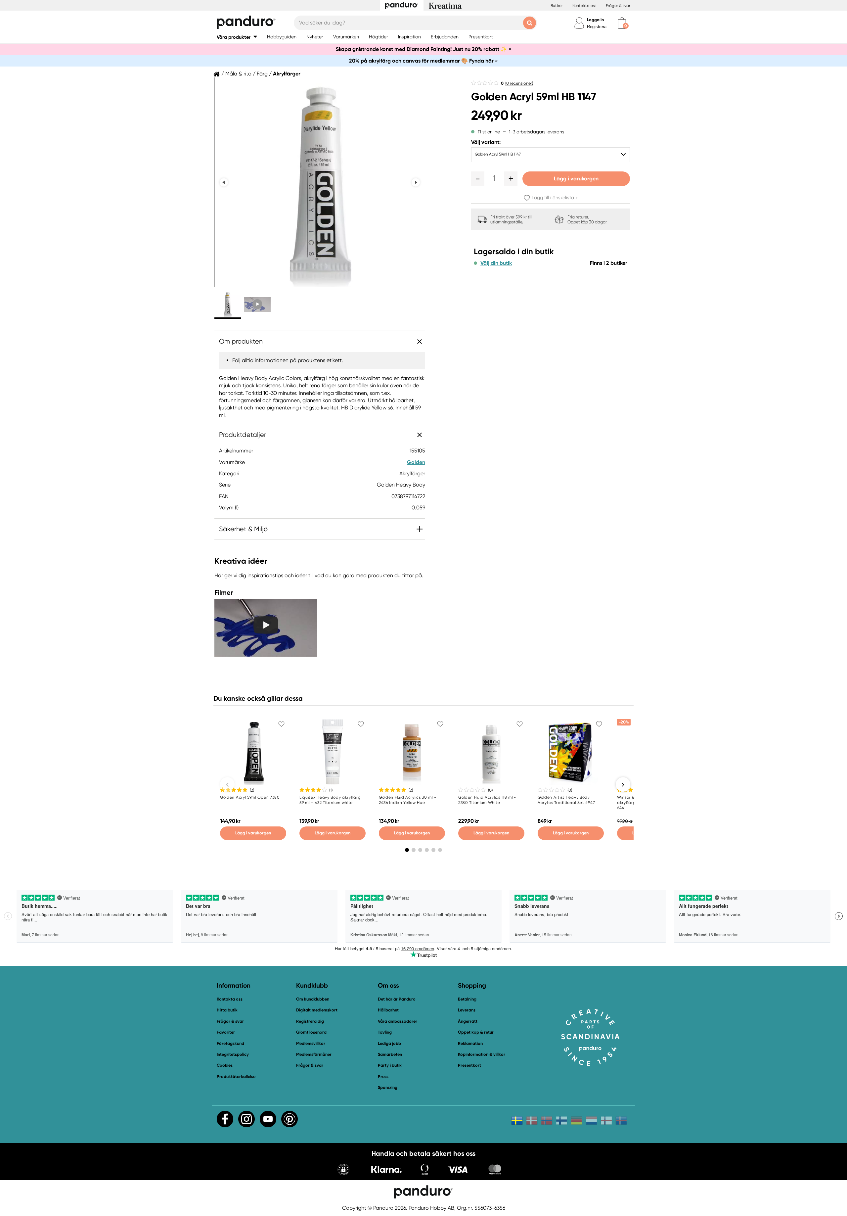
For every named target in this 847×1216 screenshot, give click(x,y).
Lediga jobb (389, 1043)
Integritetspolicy (233, 1054)
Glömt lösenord (311, 1032)
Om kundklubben (312, 999)
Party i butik (390, 1065)
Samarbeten (390, 1054)
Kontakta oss (584, 5)
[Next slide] (416, 182)
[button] (237, 36)
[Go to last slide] (224, 182)
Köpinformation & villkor (481, 1054)
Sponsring (387, 1087)
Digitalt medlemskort (316, 1009)
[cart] (621, 23)
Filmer (223, 592)
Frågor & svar (618, 5)
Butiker (557, 5)
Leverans (466, 1009)
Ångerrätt (467, 1021)
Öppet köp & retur (476, 1032)
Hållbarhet (388, 1009)
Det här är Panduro (397, 999)
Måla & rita (238, 74)
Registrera (596, 26)
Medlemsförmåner (314, 1054)
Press (383, 1076)
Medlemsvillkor (310, 1043)
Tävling (385, 1032)
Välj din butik (496, 263)
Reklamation (470, 1043)
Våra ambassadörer (397, 1021)
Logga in (595, 19)
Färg (262, 74)
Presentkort (469, 1065)
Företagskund (230, 1043)
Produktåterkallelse (236, 1076)
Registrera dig (310, 1021)
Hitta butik (227, 1009)
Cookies (225, 1065)
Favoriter (226, 1032)
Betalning (467, 999)
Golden (416, 462)
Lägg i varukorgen (576, 178)
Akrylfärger (286, 74)
